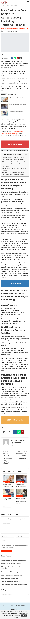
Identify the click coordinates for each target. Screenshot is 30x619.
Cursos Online (24, 28)
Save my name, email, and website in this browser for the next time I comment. (15, 546)
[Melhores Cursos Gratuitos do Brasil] (4, 99)
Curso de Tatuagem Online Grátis (10, 581)
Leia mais (15, 617)
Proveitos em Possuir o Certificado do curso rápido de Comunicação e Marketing (14, 164)
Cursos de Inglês (7, 495)
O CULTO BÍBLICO (19, 482)
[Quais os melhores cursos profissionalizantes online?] (21, 493)
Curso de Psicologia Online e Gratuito (11, 575)
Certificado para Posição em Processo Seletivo (14, 169)
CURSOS (11, 606)
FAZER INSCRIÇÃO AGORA (15, 420)
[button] (25, 155)
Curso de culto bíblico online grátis (17, 104)
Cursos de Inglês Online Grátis (16, 111)
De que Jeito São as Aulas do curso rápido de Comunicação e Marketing (13, 158)
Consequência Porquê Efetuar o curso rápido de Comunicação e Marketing (14, 173)
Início (4, 606)
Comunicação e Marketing (7, 28)
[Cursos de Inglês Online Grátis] (4, 113)
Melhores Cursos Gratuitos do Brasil (17, 98)
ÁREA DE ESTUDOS (20, 606)
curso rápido (17, 28)
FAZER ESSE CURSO (15, 284)
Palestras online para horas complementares (13, 560)
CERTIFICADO (14, 609)
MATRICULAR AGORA (15, 144)
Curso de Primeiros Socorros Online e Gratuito (14, 584)
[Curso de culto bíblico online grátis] (4, 106)
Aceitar (24, 615)
